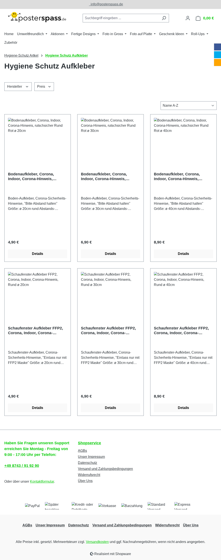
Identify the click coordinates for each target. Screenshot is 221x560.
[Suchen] (164, 18)
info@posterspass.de (106, 4)
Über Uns (85, 481)
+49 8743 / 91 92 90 (21, 465)
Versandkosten (97, 542)
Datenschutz (87, 463)
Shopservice (89, 443)
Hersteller (15, 86)
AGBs (82, 450)
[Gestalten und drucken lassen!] (36, 17)
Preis (41, 86)
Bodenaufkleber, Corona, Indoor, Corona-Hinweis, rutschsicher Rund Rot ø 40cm (182, 176)
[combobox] (121, 18)
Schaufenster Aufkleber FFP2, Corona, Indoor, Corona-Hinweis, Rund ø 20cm (35, 330)
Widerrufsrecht (89, 475)
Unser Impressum (91, 457)
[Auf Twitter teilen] (217, 54)
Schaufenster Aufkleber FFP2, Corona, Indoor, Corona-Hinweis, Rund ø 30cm (108, 330)
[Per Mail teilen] (217, 62)
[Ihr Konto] (188, 18)
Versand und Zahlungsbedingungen (105, 469)
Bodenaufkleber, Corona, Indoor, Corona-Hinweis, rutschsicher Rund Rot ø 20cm (36, 176)
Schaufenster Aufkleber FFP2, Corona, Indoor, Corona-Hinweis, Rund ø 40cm (181, 330)
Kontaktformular (42, 481)
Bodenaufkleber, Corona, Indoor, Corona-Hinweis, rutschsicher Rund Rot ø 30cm (109, 176)
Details (37, 254)
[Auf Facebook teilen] (217, 47)
